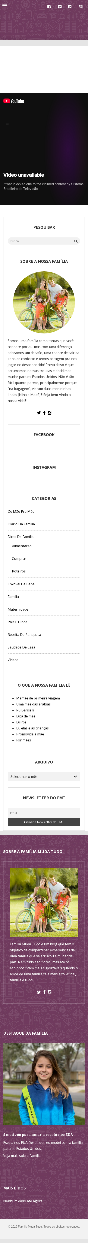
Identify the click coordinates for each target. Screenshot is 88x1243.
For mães (23, 740)
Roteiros (19, 571)
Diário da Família (21, 524)
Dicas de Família (21, 536)
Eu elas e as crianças (32, 728)
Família (13, 596)
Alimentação (22, 546)
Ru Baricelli (25, 710)
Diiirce (21, 722)
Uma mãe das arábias (33, 704)
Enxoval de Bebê (21, 584)
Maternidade (18, 609)
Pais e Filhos (17, 622)
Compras (19, 558)
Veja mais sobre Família (22, 1155)
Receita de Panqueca (24, 634)
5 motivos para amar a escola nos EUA (38, 1134)
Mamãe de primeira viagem (38, 698)
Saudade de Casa (21, 647)
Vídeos (13, 659)
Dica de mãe (25, 716)
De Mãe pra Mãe (21, 511)
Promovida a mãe (30, 734)
